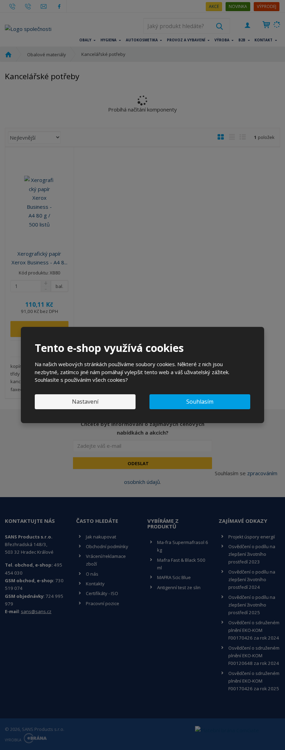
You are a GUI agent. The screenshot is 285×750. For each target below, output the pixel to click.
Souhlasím (199, 401)
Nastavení (85, 401)
